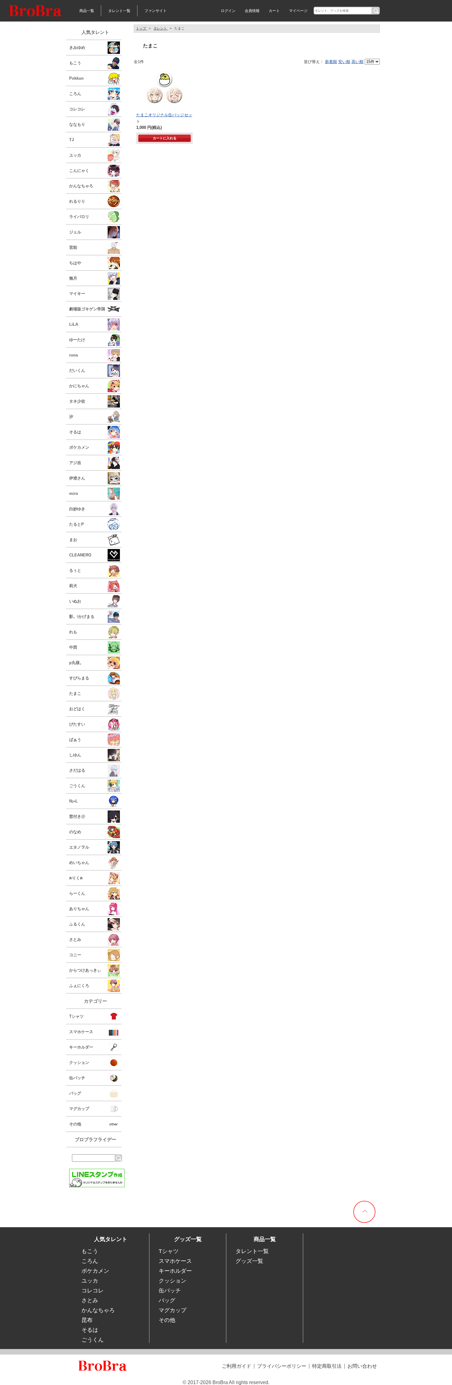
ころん (89, 1261)
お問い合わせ (362, 1366)
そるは (89, 1330)
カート (274, 11)
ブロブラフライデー (95, 1139)
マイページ (298, 11)
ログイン (228, 11)
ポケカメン (95, 1271)
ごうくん (92, 1340)
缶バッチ (170, 1290)
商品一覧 (86, 11)
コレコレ (92, 1290)
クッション (172, 1281)
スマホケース (175, 1261)
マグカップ (172, 1310)
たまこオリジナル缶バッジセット (164, 118)
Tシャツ (169, 1251)
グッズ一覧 (249, 1261)
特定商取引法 (327, 1366)
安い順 (344, 61)
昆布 (87, 1320)
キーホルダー (175, 1271)
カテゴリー (95, 1001)
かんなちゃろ (98, 1310)
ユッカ (89, 1281)
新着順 (331, 61)
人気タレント (95, 32)
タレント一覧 (119, 11)
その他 (167, 1320)
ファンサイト (156, 11)
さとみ (89, 1300)
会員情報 (252, 11)
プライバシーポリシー (281, 1366)
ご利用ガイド (236, 1366)
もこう (89, 1251)
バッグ (167, 1300)
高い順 (357, 61)
